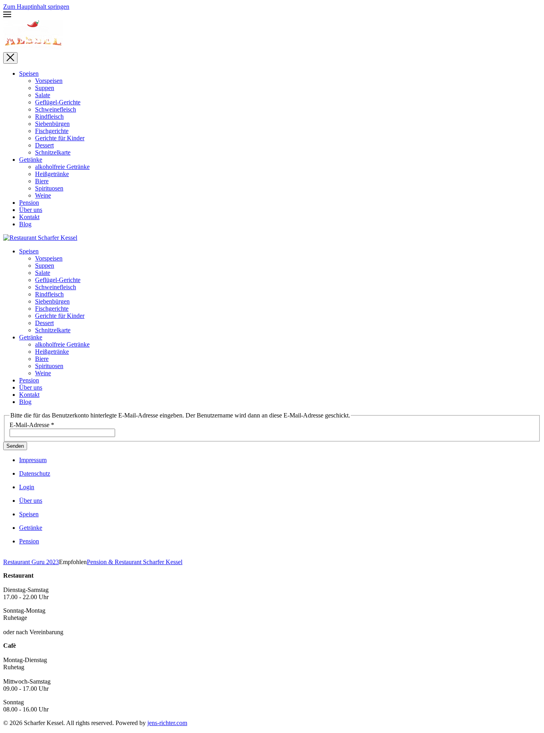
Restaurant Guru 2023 (31, 562)
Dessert (44, 145)
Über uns (30, 209)
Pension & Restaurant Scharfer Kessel (134, 562)
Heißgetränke (52, 174)
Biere (42, 181)
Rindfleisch (49, 116)
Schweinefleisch (55, 109)
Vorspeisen (49, 80)
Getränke (30, 159)
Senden (15, 446)
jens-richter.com (167, 722)
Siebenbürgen (52, 123)
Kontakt (29, 217)
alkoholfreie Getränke (62, 166)
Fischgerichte (51, 130)
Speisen (29, 73)
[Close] (10, 58)
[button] (272, 15)
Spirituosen (49, 188)
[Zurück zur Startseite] (33, 48)
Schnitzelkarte (52, 152)
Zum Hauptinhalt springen (36, 6)
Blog (25, 224)
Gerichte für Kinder (59, 138)
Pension (29, 202)
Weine (43, 195)
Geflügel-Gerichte (57, 102)
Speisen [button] (29, 251)
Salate (42, 95)
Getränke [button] (30, 337)
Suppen (44, 87)
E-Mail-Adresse (32, 424)
